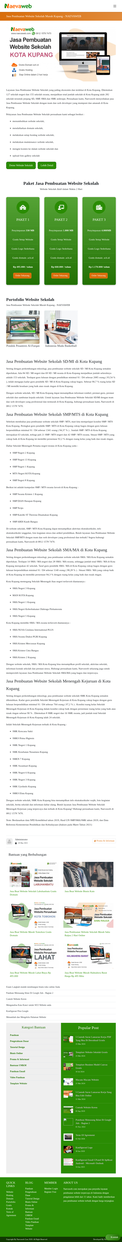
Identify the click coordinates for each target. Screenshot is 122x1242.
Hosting (9, 1195)
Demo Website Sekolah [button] (21, 165)
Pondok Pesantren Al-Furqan (23, 345)
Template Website (18, 1083)
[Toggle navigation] (115, 5)
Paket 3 (99, 220)
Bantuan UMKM (18, 1065)
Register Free (50, 1192)
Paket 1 (22, 220)
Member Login (51, 1188)
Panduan (14, 1035)
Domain (9, 1198)
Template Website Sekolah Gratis (92, 1052)
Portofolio (10, 1202)
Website (9, 1192)
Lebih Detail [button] (47, 165)
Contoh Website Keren (16, 999)
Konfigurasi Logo (84, 1147)
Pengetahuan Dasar (19, 1041)
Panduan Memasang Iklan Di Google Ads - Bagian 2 (29, 993)
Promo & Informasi (105, 841)
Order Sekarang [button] (22, 275)
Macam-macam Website (87, 1080)
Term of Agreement (85, 1135)
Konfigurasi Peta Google (17, 1011)
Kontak (9, 1208)
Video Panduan (17, 1077)
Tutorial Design (17, 1047)
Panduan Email (17, 1071)
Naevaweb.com (22, 1239)
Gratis (9, 1205)
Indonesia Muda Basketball (61, 345)
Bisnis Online (16, 1053)
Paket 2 (61, 220)
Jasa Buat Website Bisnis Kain (80, 891)
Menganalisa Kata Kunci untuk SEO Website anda (28, 1005)
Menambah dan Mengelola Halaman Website (26, 1017)
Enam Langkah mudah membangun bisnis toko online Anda (33, 987)
